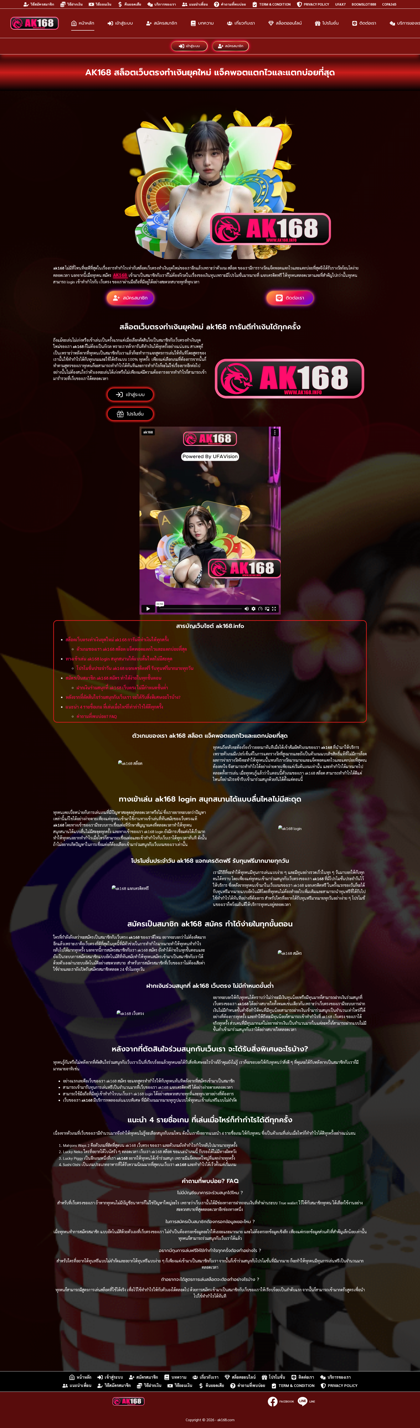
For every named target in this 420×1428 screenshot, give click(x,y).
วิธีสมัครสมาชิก (42, 4)
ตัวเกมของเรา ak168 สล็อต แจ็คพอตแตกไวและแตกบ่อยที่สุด (132, 649)
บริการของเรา (165, 4)
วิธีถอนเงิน (103, 4)
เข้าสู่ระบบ (124, 23)
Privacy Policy (316, 4)
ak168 (120, 275)
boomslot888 (364, 4)
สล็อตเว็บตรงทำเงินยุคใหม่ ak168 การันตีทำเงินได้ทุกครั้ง (117, 639)
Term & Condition (275, 4)
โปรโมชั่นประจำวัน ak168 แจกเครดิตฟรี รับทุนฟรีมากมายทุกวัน (135, 668)
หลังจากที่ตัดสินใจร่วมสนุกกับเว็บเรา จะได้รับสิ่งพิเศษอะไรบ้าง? (123, 697)
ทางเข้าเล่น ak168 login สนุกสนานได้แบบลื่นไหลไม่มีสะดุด (119, 658)
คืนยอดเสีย (132, 4)
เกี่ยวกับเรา (245, 23)
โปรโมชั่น (331, 23)
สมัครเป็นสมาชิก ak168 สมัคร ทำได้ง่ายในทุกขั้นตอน (113, 678)
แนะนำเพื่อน (198, 4)
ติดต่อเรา (367, 23)
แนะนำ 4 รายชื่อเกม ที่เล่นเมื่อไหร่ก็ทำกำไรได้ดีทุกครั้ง (114, 707)
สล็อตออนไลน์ (289, 23)
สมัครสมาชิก (165, 23)
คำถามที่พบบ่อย (233, 4)
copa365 (389, 4)
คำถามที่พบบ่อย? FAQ (97, 716)
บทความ (206, 23)
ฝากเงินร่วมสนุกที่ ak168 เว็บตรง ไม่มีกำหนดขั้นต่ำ (122, 687)
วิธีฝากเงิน (75, 4)
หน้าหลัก (86, 23)
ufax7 (340, 4)
